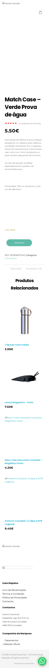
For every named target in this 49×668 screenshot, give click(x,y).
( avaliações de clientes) (30, 123)
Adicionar (19, 242)
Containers (11, 258)
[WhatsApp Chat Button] (42, 661)
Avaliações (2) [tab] (34, 268)
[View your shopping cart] (40, 12)
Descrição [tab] (16, 268)
